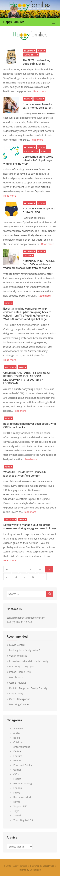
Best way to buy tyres (22, 666)
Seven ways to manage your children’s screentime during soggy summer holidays (29, 526)
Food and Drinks (22, 765)
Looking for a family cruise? (24, 650)
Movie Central (17, 644)
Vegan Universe (18, 655)
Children (17, 742)
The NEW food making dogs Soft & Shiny (36, 61)
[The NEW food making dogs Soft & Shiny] (11, 57)
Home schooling (22, 783)
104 (34, 576)
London (17, 788)
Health (17, 778)
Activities (18, 728)
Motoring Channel (19, 704)
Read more (39, 91)
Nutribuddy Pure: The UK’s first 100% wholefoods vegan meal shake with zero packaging (28, 264)
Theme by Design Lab (30, 869)
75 (16, 576)
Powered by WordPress (42, 865)
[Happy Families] (30, 9)
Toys (16, 811)
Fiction (17, 760)
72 (40, 569)
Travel (38, 98)
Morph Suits (16, 677)
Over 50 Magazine (19, 699)
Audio (16, 733)
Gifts (16, 774)
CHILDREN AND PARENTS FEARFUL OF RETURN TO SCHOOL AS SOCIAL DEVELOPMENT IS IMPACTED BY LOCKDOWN (26, 378)
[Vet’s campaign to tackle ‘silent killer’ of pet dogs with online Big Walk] (11, 153)
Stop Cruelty (16, 693)
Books (16, 737)
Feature (17, 756)
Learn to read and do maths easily (28, 661)
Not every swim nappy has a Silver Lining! (39, 210)
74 (7, 576)
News (41, 50)
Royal (16, 801)
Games (17, 769)
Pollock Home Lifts (20, 671)
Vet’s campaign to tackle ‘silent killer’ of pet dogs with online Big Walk (28, 160)
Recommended (22, 797)
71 (31, 569)
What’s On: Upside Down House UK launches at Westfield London (24, 473)
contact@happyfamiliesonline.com (26, 617)
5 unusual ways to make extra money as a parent (37, 105)
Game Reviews (17, 682)
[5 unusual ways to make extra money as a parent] (11, 105)
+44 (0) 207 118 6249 (19, 622)
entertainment (21, 746)
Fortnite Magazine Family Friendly (28, 688)
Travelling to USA (23, 820)
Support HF (30, 54)
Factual (29, 50)
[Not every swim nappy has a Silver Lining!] (11, 209)
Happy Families (13, 22)
